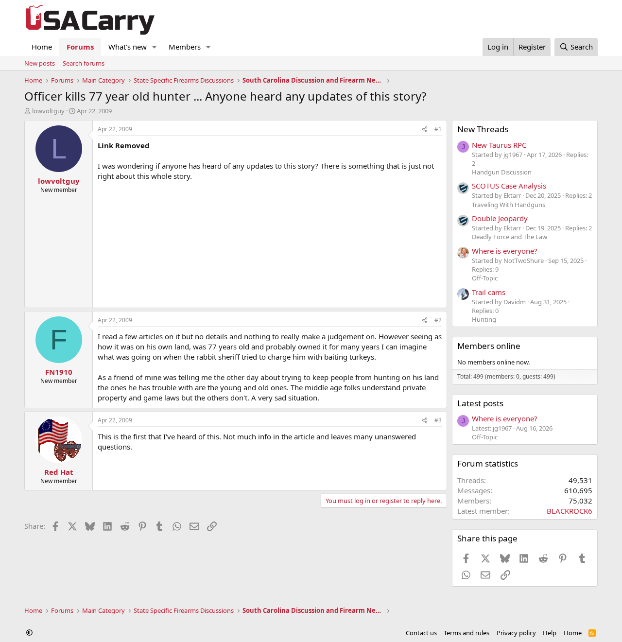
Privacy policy (516, 632)
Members (185, 47)
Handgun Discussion (502, 172)
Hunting (484, 319)
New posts (39, 63)
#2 (438, 320)
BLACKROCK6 (569, 511)
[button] (154, 47)
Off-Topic (485, 278)
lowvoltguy (48, 110)
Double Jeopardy (500, 218)
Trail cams (488, 292)
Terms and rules (466, 632)
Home (42, 47)
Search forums (83, 63)
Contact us (421, 632)
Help (549, 632)
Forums (80, 47)
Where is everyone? (504, 251)
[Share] (424, 129)
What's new (127, 47)
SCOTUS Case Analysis (509, 186)
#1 (438, 129)
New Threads (482, 129)
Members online (488, 345)
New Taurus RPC (499, 145)
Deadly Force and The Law (509, 236)
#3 (438, 420)
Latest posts (480, 403)
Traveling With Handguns (508, 204)
